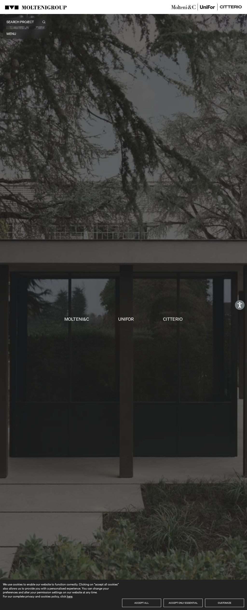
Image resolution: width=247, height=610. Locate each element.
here (69, 596)
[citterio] (231, 7)
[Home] (36, 7)
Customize (224, 603)
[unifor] (207, 7)
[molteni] (183, 7)
